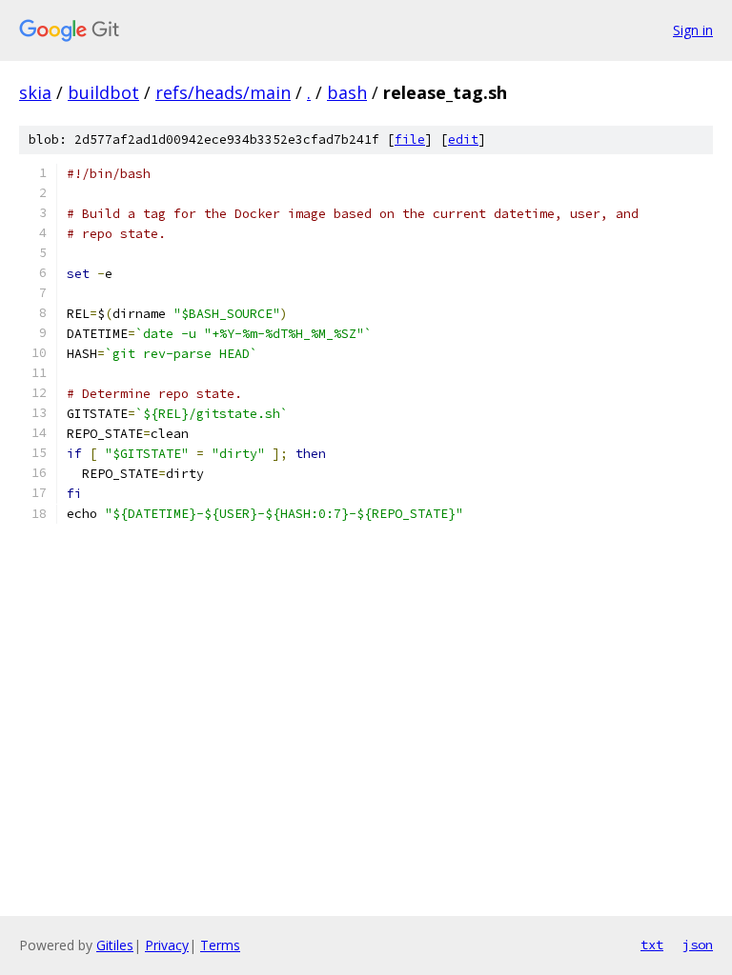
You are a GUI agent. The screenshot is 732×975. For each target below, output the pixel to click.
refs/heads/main (223, 92)
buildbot (103, 92)
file (410, 139)
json (697, 944)
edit (463, 139)
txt (651, 944)
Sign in (693, 30)
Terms (220, 945)
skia (35, 92)
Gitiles (114, 945)
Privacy (167, 945)
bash (347, 92)
